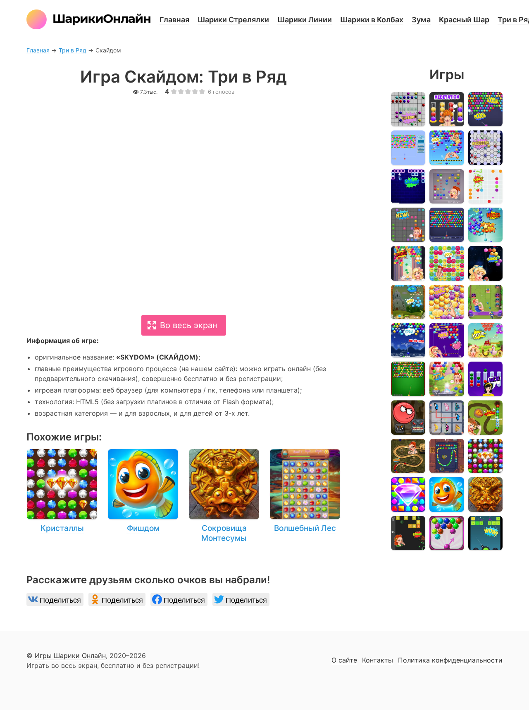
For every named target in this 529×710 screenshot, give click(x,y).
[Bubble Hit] (408, 147)
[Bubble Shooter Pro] (485, 225)
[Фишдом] (143, 491)
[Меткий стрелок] (446, 147)
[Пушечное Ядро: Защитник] (485, 533)
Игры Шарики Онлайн (70, 655)
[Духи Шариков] (446, 379)
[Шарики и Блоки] (408, 533)
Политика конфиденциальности (450, 660)
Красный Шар (464, 19)
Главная (174, 19)
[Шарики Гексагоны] (485, 147)
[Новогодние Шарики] (408, 340)
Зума (421, 19)
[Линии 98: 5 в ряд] (485, 186)
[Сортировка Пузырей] (485, 379)
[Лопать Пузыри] (446, 302)
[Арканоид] (408, 186)
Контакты (377, 660)
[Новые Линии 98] (408, 225)
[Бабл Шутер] (485, 109)
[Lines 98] (408, 109)
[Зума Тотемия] (446, 456)
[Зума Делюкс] (485, 417)
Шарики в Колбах (371, 19)
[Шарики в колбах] (446, 109)
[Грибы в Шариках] (408, 302)
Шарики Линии (304, 19)
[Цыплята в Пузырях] (485, 340)
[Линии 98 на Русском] (446, 186)
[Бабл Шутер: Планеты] (485, 263)
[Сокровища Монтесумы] (224, 496)
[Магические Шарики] (485, 302)
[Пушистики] (446, 263)
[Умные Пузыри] (446, 533)
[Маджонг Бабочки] (446, 417)
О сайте (344, 660)
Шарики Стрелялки (233, 19)
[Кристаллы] (62, 491)
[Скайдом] (408, 494)
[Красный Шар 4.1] (408, 417)
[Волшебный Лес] (305, 491)
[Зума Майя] (408, 456)
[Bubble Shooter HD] (446, 225)
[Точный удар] (446, 340)
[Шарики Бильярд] (408, 379)
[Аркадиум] (408, 263)
